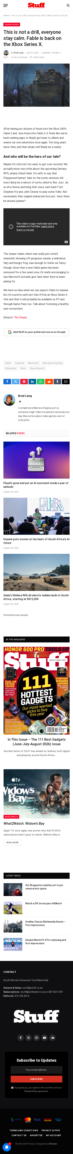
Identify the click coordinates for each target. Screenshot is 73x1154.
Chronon (53, 1144)
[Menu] (5, 5)
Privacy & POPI (51, 1130)
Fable (8, 363)
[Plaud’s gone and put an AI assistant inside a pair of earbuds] (36, 460)
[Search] (68, 5)
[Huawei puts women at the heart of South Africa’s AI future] (36, 516)
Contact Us (19, 1135)
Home (6, 15)
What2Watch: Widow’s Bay (24, 823)
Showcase (10, 368)
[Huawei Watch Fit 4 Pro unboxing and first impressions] (13, 944)
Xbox (23, 368)
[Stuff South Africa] (36, 5)
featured (19, 363)
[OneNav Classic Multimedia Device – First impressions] (13, 926)
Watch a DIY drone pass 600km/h (43, 903)
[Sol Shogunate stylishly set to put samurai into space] (13, 889)
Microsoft (33, 363)
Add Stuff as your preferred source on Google (39, 332)
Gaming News (12, 24)
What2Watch (11, 816)
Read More (12, 842)
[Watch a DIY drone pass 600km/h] (13, 907)
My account (53, 1135)
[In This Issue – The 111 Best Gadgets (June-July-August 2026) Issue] (37, 691)
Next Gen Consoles (53, 363)
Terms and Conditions (24, 1130)
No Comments (21, 57)
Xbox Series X (37, 368)
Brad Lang (18, 52)
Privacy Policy (30, 1091)
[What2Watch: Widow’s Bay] (37, 794)
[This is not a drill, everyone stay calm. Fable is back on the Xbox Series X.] (36, 85)
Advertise (36, 1135)
